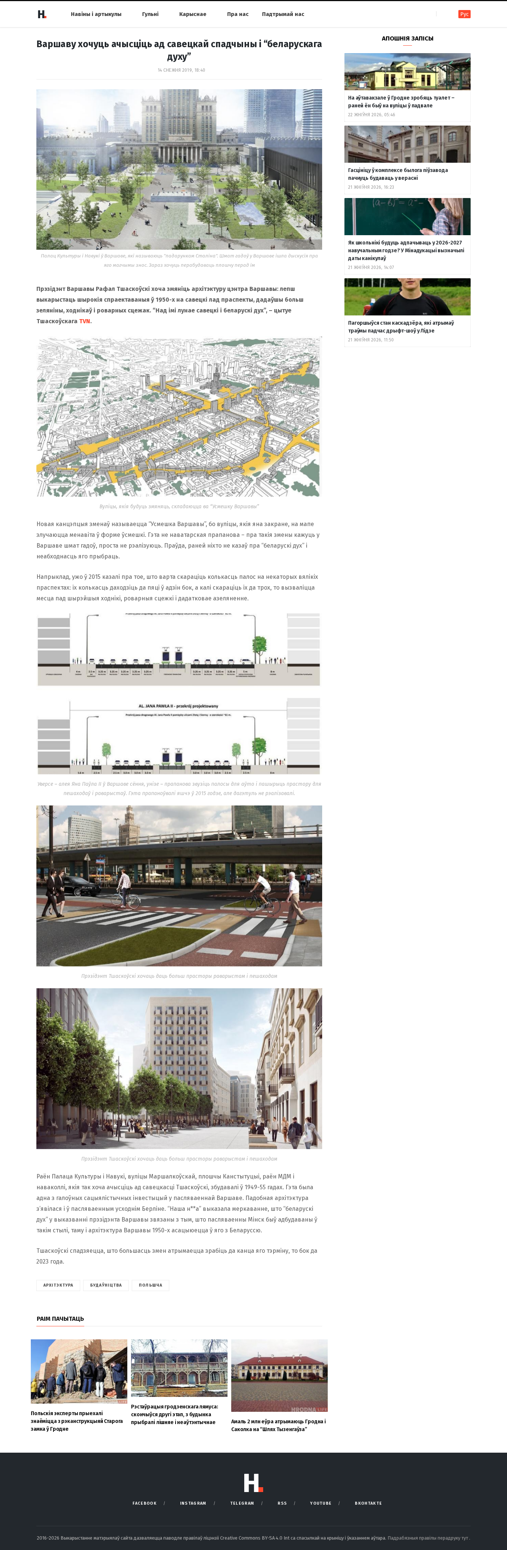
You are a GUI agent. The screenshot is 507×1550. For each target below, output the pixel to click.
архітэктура (58, 1285)
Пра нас (238, 14)
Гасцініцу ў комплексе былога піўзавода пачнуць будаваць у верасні (398, 174)
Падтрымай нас (283, 14)
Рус (464, 14)
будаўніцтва (106, 1285)
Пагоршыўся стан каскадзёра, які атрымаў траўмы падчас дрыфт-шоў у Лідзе (401, 327)
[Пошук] (442, 14)
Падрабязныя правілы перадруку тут (428, 1538)
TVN (84, 321)
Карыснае (192, 14)
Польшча (150, 1285)
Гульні (150, 14)
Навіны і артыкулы (96, 14)
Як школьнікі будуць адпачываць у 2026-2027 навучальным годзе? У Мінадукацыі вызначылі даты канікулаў (406, 251)
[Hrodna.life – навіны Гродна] (42, 14)
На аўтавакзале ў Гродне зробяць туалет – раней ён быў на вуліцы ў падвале (401, 102)
